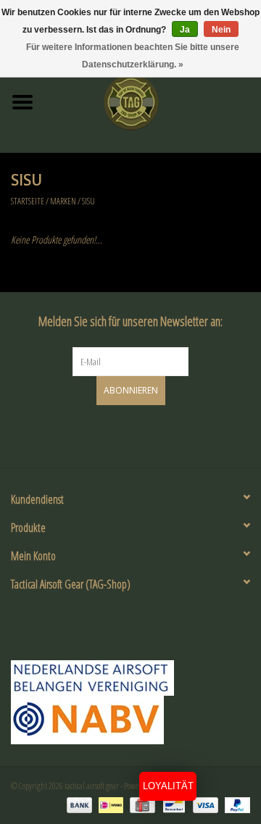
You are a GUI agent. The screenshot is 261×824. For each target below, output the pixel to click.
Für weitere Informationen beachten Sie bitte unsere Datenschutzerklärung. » (132, 56)
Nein (221, 30)
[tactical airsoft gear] (153, 101)
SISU (88, 201)
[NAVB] (130, 678)
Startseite (27, 201)
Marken (63, 201)
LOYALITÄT (168, 786)
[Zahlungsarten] (78, 804)
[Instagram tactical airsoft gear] (143, 434)
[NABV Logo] (130, 720)
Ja (185, 30)
